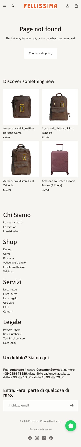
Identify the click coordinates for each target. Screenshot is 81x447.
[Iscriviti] (72, 405)
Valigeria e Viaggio (14, 263)
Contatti (8, 311)
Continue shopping (40, 53)
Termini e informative (41, 429)
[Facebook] (30, 438)
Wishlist (8, 271)
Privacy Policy (11, 330)
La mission (9, 227)
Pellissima (33, 421)
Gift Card (8, 303)
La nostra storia (12, 222)
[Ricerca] (13, 6)
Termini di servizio (14, 338)
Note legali (9, 343)
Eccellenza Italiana (14, 267)
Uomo (7, 254)
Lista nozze (10, 289)
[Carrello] (76, 6)
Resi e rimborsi (12, 334)
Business (8, 258)
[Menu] (4, 5)
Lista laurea (10, 294)
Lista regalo (10, 298)
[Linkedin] (44, 438)
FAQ (6, 307)
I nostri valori (11, 231)
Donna (7, 249)
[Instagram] (37, 438)
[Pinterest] (51, 438)
